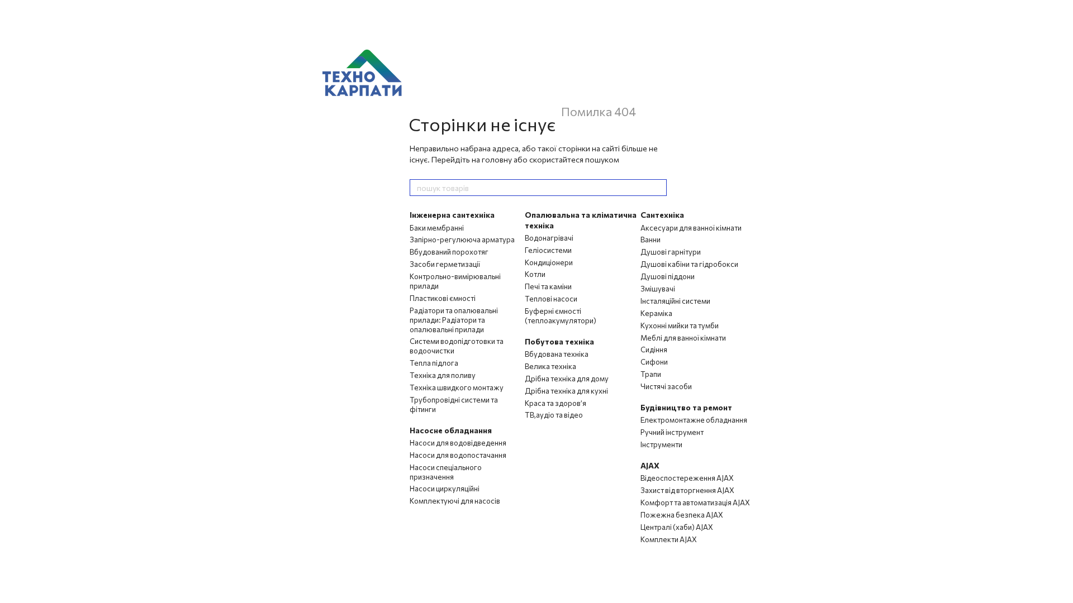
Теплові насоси (551, 298)
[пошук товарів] (658, 187)
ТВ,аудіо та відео (554, 414)
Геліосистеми (548, 250)
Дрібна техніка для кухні (566, 390)
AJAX (649, 465)
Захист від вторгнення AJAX (687, 490)
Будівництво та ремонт (686, 407)
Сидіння (653, 349)
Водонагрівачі (549, 237)
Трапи (650, 374)
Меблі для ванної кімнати (683, 337)
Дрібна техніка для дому (567, 378)
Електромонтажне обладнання (693, 419)
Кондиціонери (549, 262)
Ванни (650, 239)
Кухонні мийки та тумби (679, 325)
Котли (535, 274)
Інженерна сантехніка (452, 214)
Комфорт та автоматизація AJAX (695, 502)
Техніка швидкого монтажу (457, 387)
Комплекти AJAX (668, 539)
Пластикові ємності (443, 298)
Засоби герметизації (445, 264)
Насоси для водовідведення (458, 442)
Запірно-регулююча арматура (462, 239)
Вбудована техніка (556, 354)
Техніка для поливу (443, 375)
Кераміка (656, 313)
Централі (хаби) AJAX (676, 527)
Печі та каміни (548, 286)
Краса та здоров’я (555, 403)
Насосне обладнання (451, 430)
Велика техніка (550, 366)
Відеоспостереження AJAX (687, 477)
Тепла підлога (434, 362)
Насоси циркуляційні (444, 488)
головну (497, 159)
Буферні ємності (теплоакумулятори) (560, 316)
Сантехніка (662, 214)
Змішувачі (657, 288)
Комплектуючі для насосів (455, 500)
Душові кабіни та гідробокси (689, 264)
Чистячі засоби (666, 386)
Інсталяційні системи (675, 300)
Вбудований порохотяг (449, 251)
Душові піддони (667, 276)
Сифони (654, 361)
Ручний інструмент (672, 432)
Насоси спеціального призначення (446, 472)
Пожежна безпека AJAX (681, 514)
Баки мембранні (437, 227)
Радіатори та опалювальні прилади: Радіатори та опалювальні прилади (454, 320)
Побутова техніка (559, 341)
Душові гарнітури (670, 251)
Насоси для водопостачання (458, 455)
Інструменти (661, 444)
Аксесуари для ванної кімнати (691, 227)
